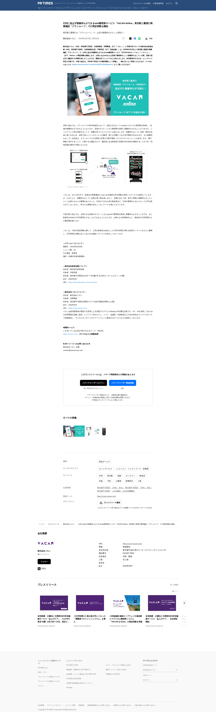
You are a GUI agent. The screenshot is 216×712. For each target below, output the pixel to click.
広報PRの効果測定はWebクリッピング (79, 683)
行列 (101, 476)
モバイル (59, 8)
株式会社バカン (68, 524)
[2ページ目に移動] (174, 591)
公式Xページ (147, 675)
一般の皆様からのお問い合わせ (144, 705)
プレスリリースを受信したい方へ (49, 677)
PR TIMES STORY (72, 665)
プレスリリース (53, 524)
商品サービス (104, 462)
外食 (101, 481)
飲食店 (142, 476)
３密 (139, 481)
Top (39, 8)
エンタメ (77, 8)
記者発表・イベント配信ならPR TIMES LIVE (81, 674)
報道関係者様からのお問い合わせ (99, 705)
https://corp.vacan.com (106, 496)
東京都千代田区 (103, 488)
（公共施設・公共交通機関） (123, 491)
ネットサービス (105, 469)
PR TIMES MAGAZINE (73, 678)
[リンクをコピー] (151, 39)
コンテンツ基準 (70, 705)
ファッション (101, 8)
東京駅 (110, 476)
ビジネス (127, 8)
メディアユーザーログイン (93, 383)
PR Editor (69, 687)
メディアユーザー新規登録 (122, 383)
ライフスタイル (115, 8)
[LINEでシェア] (139, 39)
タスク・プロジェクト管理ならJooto (118, 665)
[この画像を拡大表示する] (74, 431)
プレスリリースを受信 (141, 3)
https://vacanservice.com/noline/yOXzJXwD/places (92, 64)
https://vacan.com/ (70, 334)
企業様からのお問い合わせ (122, 705)
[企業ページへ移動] (45, 544)
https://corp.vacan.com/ (77, 308)
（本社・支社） (117, 488)
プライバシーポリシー (54, 705)
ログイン (169, 3)
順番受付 (129, 481)
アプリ (68, 8)
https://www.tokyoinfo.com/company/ (82, 282)
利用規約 (81, 705)
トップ (41, 524)
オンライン (130, 476)
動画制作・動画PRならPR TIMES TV (78, 669)
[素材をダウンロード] (146, 39)
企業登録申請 (158, 3)
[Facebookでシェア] (135, 39)
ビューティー (88, 8)
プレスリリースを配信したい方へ (49, 681)
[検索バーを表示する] (176, 3)
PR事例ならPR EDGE (113, 674)
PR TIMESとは (43, 668)
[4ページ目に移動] (176, 591)
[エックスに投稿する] (130, 39)
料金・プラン (42, 672)
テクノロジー (48, 8)
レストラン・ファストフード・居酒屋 (132, 469)
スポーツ (144, 8)
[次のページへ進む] (185, 603)
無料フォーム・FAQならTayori (116, 669)
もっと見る (174, 585)
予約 (109, 481)
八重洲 (118, 481)
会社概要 (41, 705)
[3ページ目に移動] (175, 591)
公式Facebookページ (150, 665)
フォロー (44, 561)
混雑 (119, 476)
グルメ (135, 8)
